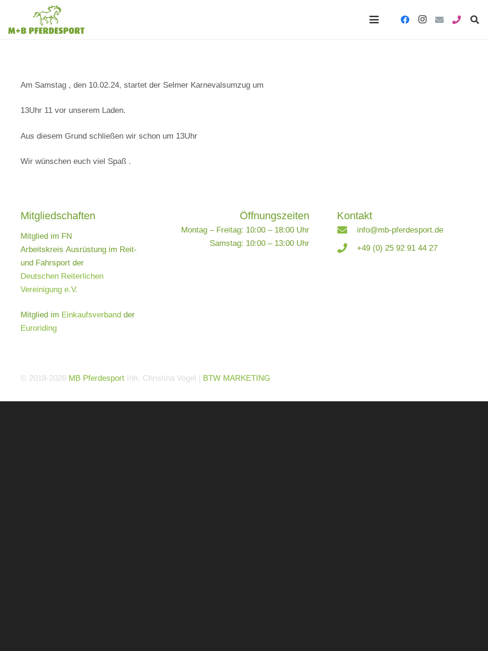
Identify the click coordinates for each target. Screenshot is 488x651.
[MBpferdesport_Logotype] (46, 19)
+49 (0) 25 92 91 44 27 (397, 248)
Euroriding (38, 328)
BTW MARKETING (236, 378)
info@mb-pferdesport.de (400, 229)
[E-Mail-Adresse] (439, 19)
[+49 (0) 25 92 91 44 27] (347, 248)
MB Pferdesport (96, 378)
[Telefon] (456, 19)
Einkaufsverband (91, 314)
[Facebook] (405, 19)
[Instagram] (422, 19)
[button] (374, 19)
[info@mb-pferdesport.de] (347, 230)
